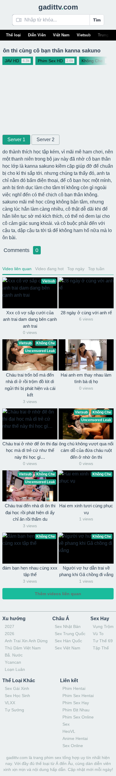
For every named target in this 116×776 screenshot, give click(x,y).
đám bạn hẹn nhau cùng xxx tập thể (29, 571)
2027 (9, 626)
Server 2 (45, 139)
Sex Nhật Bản (68, 626)
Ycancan (13, 662)
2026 (9, 633)
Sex (66, 724)
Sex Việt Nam (67, 648)
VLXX (10, 702)
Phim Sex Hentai (78, 695)
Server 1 (16, 139)
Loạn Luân (15, 669)
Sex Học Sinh (17, 695)
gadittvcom (58, 7)
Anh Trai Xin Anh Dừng (26, 640)
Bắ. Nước (14, 655)
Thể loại (13, 35)
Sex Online (72, 745)
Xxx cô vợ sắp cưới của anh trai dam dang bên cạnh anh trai (30, 319)
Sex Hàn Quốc (68, 640)
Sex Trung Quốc (70, 633)
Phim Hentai (73, 688)
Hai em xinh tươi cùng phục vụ (86, 509)
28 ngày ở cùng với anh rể (86, 312)
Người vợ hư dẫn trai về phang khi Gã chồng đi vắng (86, 571)
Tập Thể (101, 648)
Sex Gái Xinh (17, 688)
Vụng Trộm (103, 626)
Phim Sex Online (78, 717)
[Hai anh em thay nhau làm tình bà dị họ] (86, 354)
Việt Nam (61, 35)
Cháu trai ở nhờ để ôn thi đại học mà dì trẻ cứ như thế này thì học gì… (29, 450)
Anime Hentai (75, 738)
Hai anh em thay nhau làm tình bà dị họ (86, 378)
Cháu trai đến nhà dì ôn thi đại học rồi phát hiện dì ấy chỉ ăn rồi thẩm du (30, 512)
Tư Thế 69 (103, 640)
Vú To (98, 633)
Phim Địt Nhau (76, 709)
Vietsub (84, 35)
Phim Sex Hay (75, 702)
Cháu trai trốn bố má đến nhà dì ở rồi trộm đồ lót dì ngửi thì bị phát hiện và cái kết (30, 385)
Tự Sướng (14, 709)
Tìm (97, 20)
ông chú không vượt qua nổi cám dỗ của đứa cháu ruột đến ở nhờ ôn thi (86, 450)
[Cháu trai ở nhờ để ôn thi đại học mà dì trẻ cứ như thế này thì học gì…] (29, 423)
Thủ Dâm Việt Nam (23, 648)
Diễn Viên (37, 35)
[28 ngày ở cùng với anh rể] (86, 292)
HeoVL (68, 731)
